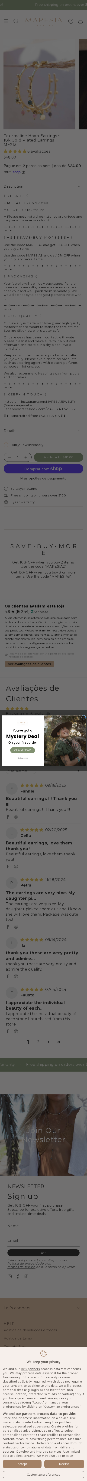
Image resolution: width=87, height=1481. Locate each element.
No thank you (22, 758)
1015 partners (30, 1368)
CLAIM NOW (22, 750)
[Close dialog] (83, 717)
